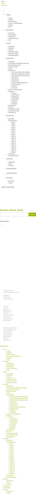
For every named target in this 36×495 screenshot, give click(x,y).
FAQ (8, 370)
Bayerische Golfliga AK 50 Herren (19, 398)
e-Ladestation (6, 487)
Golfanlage (9, 375)
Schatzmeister (13, 421)
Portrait (8, 350)
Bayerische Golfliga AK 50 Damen (19, 396)
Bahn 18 (12, 473)
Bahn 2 (12, 445)
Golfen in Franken (11, 379)
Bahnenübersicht (11, 442)
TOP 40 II (12, 410)
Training (5, 478)
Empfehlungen (10, 436)
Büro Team (9, 491)
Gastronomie (6, 485)
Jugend (8, 393)
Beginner (5, 361)
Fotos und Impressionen (13, 389)
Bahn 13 (12, 464)
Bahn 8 (12, 456)
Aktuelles (9, 352)
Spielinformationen (12, 382)
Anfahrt (9, 492)
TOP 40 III (13, 412)
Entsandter (13, 428)
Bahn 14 (12, 466)
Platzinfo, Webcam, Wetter (11, 210)
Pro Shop (9, 431)
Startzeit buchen (11, 354)
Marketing (12, 426)
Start (4, 349)
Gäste (8, 359)
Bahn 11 (12, 461)
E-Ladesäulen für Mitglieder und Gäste (17, 387)
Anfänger (9, 357)
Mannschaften (10, 394)
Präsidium (9, 415)
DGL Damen (13, 401)
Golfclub (5, 384)
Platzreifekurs (10, 366)
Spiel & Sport (13, 422)
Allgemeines (10, 363)
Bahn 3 (12, 447)
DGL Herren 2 (13, 405)
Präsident (12, 417)
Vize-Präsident (14, 419)
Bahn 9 (12, 457)
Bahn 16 (12, 470)
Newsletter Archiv (11, 391)
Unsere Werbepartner (12, 435)
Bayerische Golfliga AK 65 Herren (19, 400)
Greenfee (9, 377)
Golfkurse (9, 484)
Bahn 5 (12, 450)
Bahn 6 (12, 452)
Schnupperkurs (11, 364)
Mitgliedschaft (10, 429)
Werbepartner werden (12, 433)
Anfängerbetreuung (12, 368)
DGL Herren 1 (13, 403)
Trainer (8, 482)
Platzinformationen (12, 477)
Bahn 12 (12, 463)
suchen (32, 214)
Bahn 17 (12, 471)
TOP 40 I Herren (14, 408)
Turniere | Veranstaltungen (13, 356)
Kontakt (5, 489)
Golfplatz (5, 438)
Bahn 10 (12, 459)
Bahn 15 (12, 468)
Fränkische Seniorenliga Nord (18, 407)
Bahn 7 (12, 454)
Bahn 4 (12, 449)
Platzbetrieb (13, 424)
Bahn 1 (12, 443)
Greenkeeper (10, 475)
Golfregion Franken (12, 380)
